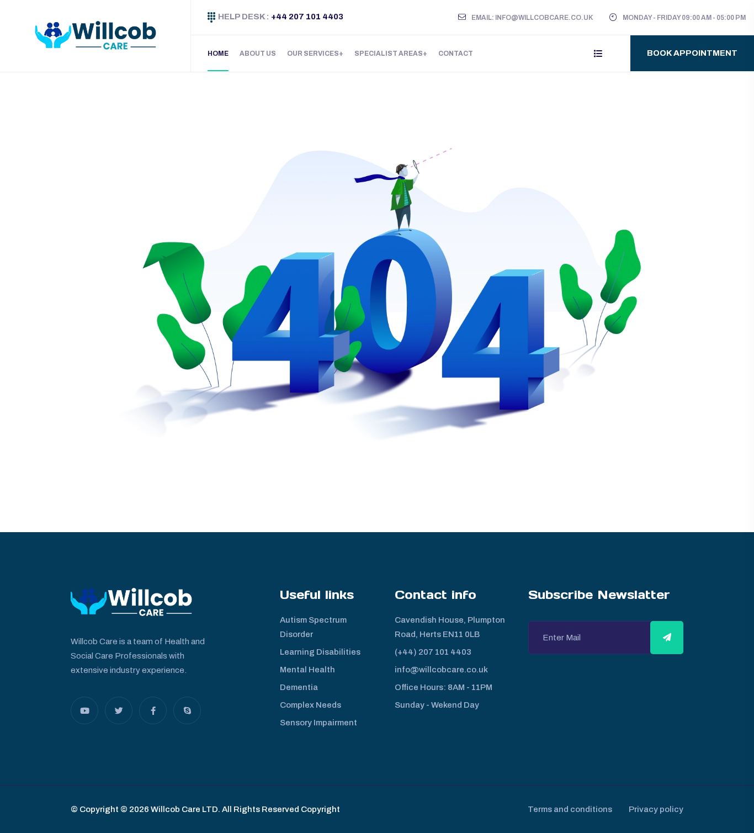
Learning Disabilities (320, 652)
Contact (455, 53)
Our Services (313, 53)
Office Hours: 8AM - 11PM (443, 687)
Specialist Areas (388, 53)
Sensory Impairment (318, 722)
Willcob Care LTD (183, 809)
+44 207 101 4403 (306, 16)
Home (218, 53)
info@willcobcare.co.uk (441, 669)
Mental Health (307, 669)
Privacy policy (656, 809)
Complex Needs (310, 705)
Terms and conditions (570, 809)
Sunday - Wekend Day (437, 705)
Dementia (299, 687)
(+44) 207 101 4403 (433, 652)
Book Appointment (692, 53)
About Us (258, 53)
